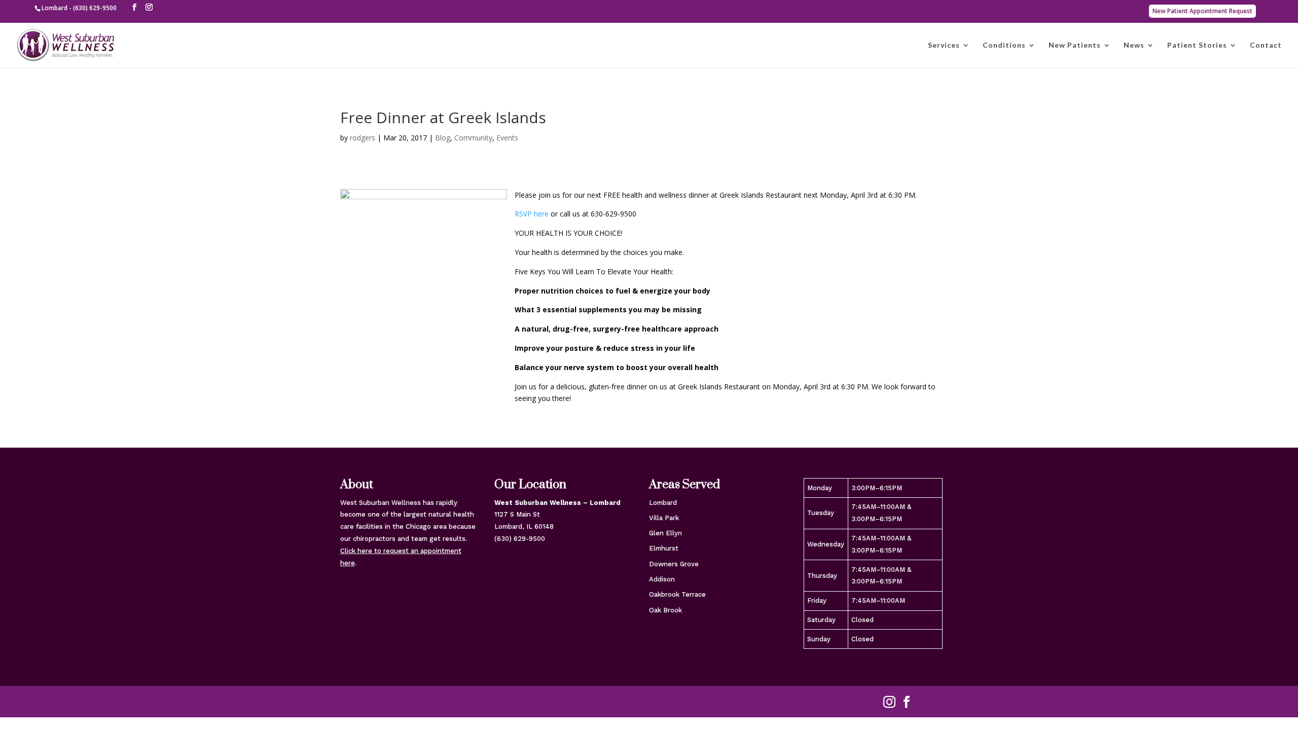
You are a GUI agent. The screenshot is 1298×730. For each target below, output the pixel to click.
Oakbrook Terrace (677, 594)
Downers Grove (674, 564)
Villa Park (664, 518)
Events (507, 137)
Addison (662, 579)
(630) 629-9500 (519, 538)
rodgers (362, 137)
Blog (442, 137)
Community (473, 137)
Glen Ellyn (665, 533)
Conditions (1004, 45)
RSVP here (532, 213)
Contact (1266, 45)
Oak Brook (665, 610)
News (1134, 45)
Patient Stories (1197, 45)
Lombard (663, 502)
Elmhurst (663, 548)
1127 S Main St (517, 514)
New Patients (1075, 45)
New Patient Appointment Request (1202, 11)
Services (944, 45)
